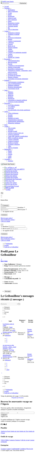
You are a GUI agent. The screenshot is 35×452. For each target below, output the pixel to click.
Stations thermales (13, 24)
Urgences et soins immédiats (16, 102)
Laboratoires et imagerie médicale (17, 100)
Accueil (6, 6)
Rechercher (23, 3)
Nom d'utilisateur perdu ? (8, 219)
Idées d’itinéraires (13, 11)
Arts (9, 36)
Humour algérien (13, 47)
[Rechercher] (2, 193)
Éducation (7, 103)
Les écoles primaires (13, 105)
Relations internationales (15, 87)
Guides (6, 126)
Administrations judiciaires (15, 120)
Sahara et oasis (12, 18)
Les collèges (11, 106)
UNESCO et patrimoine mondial (17, 52)
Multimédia (7, 149)
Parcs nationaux (12, 19)
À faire (10, 13)
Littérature (11, 42)
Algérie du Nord (5, 431)
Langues (10, 44)
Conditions (23, 449)
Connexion (4, 215)
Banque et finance (13, 77)
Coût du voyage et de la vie (15, 133)
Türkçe (14, 182)
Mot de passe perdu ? (7, 218)
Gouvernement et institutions (16, 82)
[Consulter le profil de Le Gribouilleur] (1, 259)
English (15, 171)
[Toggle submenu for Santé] (8, 90)
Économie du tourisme (14, 75)
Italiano (14, 176)
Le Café (11, 350)
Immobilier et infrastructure (15, 69)
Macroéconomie (12, 62)
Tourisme (7, 8)
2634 (7, 369)
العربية (14, 167)
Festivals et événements (14, 37)
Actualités (7, 159)
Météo (9, 157)
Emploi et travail (12, 74)
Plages (10, 21)
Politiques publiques (13, 85)
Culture (6, 31)
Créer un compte (5, 221)
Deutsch (15, 174)
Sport (5, 124)
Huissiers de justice (13, 118)
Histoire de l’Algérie (13, 57)
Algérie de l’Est (23, 431)
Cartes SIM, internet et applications (18, 136)
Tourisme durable (13, 26)
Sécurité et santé (12, 131)
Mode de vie (11, 46)
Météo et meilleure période (15, 138)
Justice (6, 111)
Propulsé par (15, 397)
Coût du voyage (25, 440)
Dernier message (7, 332)
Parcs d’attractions (13, 29)
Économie (7, 59)
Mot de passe (21, 209)
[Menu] (1, 195)
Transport (10, 129)
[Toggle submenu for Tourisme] (10, 8)
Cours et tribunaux (13, 113)
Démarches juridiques (14, 123)
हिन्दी (12, 188)
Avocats (10, 115)
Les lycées (11, 108)
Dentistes (10, 97)
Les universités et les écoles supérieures (19, 110)
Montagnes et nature (13, 23)
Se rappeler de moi (8, 211)
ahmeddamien (7, 355)
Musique (10, 56)
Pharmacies (11, 98)
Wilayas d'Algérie (13, 147)
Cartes (9, 156)
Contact (8, 449)
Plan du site (29, 449)
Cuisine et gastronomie (14, 41)
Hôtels (10, 15)
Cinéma (10, 54)
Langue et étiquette (13, 139)
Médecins (10, 95)
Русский (16, 186)
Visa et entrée (12, 128)
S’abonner (4, 414)
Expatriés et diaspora (14, 144)
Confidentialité (15, 449)
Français (12, 164)
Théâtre (10, 49)
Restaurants (11, 16)
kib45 (13, 330)
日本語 (8, 189)
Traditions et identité (13, 34)
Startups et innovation (14, 67)
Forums (10, 154)
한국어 (15, 184)
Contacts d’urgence (13, 141)
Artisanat (10, 51)
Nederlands (18, 179)
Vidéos (10, 152)
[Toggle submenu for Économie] (11, 59)
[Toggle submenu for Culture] (9, 31)
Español (15, 177)
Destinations (11, 10)
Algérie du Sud (14, 431)
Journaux (10, 161)
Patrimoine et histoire (14, 33)
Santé (6, 90)
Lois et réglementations (14, 83)
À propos (3, 449)
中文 (12, 181)
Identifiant (20, 207)
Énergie (10, 64)
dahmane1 (8, 335)
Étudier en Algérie (13, 143)
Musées (10, 39)
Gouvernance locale (13, 88)
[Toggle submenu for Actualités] (11, 159)
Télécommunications (14, 60)
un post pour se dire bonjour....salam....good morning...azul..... (9, 346)
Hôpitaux (10, 92)
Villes (9, 146)
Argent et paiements (13, 134)
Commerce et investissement (16, 65)
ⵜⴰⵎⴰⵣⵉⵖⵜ (20, 169)
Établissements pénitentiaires (16, 121)
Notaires (10, 116)
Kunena (21, 397)
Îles (9, 28)
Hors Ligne (4, 261)
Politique (7, 80)
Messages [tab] (7, 291)
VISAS (3, 440)
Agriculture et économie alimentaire (18, 79)
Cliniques (10, 93)
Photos (10, 151)
